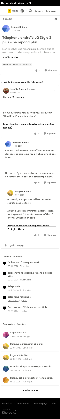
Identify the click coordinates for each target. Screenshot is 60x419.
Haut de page (40, 403)
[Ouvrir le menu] (56, 19)
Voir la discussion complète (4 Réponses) (23, 82)
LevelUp (14, 89)
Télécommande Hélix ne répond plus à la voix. (30, 274)
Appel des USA (18, 332)
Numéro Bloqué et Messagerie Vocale (30, 366)
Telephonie (14, 286)
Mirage (26, 336)
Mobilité (8, 19)
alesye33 (19, 191)
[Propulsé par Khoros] (30, 412)
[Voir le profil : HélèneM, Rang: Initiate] (6, 28)
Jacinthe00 (25, 290)
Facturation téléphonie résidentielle (28, 307)
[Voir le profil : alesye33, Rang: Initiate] (10, 193)
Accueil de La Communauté (15, 403)
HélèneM (15, 27)
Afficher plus (11, 57)
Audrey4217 (28, 381)
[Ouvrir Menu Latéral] (4, 11)
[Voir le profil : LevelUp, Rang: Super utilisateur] (6, 91)
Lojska (24, 311)
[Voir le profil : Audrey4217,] (6, 380)
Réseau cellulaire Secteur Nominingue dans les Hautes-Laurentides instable (31, 378)
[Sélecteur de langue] (23, 11)
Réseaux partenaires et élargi (26, 344)
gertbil (24, 300)
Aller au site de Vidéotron (15, 3)
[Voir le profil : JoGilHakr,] (6, 346)
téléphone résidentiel (19, 296)
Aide (54, 403)
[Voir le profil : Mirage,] (6, 335)
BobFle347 (27, 370)
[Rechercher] (30, 11)
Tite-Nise (24, 266)
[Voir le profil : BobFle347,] (6, 369)
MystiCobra (25, 279)
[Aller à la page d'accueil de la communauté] (13, 11)
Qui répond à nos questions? (23, 262)
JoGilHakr (27, 347)
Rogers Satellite (19, 355)
